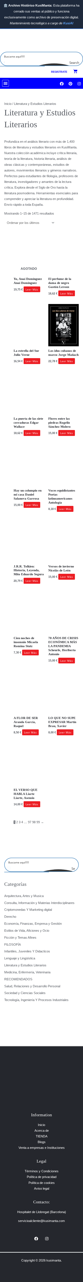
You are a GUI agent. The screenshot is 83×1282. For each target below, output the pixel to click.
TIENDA (41, 1136)
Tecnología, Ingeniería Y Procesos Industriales (36, 1000)
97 (29, 822)
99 (38, 822)
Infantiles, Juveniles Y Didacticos (27, 951)
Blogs (42, 1142)
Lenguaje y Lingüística (19, 958)
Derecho (10, 916)
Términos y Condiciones (42, 1171)
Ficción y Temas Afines (20, 937)
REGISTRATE (59, 71)
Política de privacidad (41, 1177)
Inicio (7, 103)
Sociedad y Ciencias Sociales (25, 993)
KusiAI (68, 23)
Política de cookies (42, 1183)
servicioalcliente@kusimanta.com (41, 1221)
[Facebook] (36, 1239)
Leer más (32, 289)
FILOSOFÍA (12, 944)
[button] (5, 83)
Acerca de (41, 1130)
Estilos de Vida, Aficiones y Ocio (26, 930)
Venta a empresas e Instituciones (42, 1147)
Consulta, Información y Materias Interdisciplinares (39, 903)
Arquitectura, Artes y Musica (24, 896)
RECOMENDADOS (18, 979)
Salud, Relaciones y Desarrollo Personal (32, 986)
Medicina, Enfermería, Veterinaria (27, 972)
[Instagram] (47, 1239)
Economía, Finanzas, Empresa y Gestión (33, 923)
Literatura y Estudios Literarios (25, 965)
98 (34, 822)
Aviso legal (41, 1188)
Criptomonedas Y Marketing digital (28, 909)
